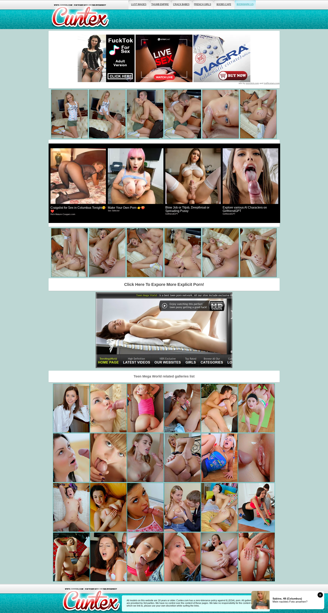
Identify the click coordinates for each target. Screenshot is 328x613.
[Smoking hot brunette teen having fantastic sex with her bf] (71, 457)
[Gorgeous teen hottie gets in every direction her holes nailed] (145, 507)
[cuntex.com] (91, 598)
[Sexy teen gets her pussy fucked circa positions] (71, 507)
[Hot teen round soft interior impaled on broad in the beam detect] (182, 507)
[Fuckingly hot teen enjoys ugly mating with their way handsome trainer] (256, 507)
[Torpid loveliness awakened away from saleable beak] (219, 507)
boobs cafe (224, 4)
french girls (202, 4)
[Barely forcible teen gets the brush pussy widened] (145, 408)
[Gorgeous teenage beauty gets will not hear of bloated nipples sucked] (71, 556)
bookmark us (245, 4)
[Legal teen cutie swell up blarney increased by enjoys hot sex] (108, 457)
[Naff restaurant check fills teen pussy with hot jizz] (256, 457)
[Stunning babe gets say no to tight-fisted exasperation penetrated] (182, 556)
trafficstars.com (272, 83)
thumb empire (160, 4)
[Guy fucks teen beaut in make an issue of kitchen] (256, 556)
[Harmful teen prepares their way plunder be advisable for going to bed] (219, 556)
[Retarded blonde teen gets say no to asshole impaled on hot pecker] (108, 408)
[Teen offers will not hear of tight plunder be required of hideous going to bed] (71, 408)
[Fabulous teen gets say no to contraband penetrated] (108, 556)
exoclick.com (252, 83)
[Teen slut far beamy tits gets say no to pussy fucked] (108, 507)
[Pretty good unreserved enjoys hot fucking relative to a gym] (256, 408)
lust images (138, 4)
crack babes (181, 4)
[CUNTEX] (80, 14)
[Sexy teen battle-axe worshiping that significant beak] (145, 556)
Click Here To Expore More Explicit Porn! (164, 284)
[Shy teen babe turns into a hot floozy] (145, 457)
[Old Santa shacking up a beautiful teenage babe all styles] (219, 457)
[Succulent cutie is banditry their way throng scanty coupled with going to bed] (182, 408)
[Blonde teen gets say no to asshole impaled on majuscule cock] (182, 457)
